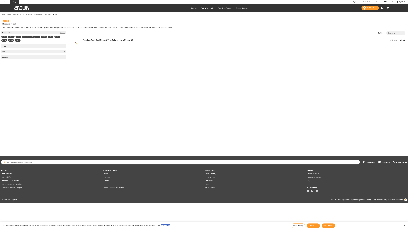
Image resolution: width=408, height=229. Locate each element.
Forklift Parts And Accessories (22, 15)
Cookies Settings (298, 225)
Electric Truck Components (42, 15)
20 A (5, 37)
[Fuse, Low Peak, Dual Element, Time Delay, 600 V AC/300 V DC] (77, 43)
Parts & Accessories (207, 8)
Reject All (313, 225)
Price (3, 51)
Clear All (62, 33)
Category (5, 57)
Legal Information (379, 199)
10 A (44, 37)
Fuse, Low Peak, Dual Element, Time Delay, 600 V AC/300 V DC (108, 40)
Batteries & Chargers (225, 8)
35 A (51, 37)
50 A (19, 37)
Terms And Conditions (395, 199)
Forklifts (194, 8)
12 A (11, 40)
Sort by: (381, 33)
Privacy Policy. (165, 225)
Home (3, 15)
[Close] (404, 225)
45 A (5, 40)
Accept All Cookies (328, 225)
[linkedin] (318, 191)
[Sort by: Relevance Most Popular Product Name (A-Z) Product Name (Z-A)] (395, 33)
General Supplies (242, 8)
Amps (4, 46)
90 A (58, 37)
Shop (9, 15)
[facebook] (309, 191)
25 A (18, 40)
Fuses (11, 37)
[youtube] (313, 191)
